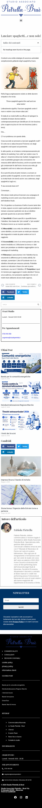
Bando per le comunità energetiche (15, 377)
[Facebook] (15, 797)
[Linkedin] (26, 797)
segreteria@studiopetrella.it (11, 337)
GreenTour (5, 700)
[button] (21, 20)
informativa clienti (9, 670)
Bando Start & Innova (9, 704)
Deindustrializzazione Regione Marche (17, 405)
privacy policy (7, 666)
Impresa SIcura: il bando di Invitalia (15, 480)
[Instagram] (21, 797)
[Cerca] (38, 304)
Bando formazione (8, 697)
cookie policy (7, 662)
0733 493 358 (6, 334)
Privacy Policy (18, 622)
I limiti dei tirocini (8, 433)
